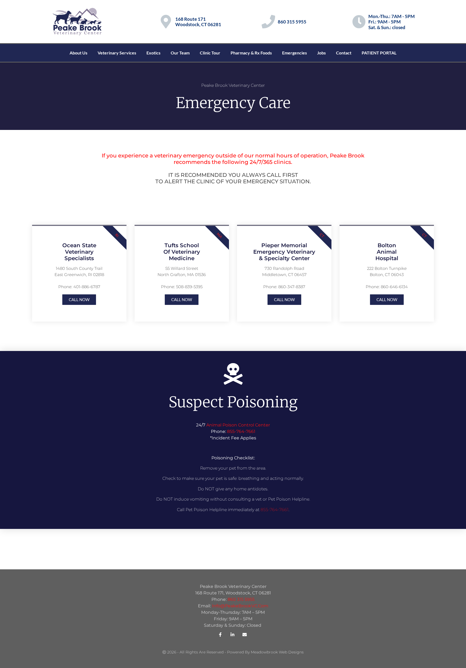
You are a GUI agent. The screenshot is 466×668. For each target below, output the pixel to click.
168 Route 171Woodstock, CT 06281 (198, 21)
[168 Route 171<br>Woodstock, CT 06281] (166, 21)
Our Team (180, 52)
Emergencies (294, 52)
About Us (78, 52)
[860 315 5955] (268, 21)
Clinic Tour (210, 52)
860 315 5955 (292, 22)
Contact (343, 52)
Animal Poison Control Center (238, 425)
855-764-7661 (241, 431)
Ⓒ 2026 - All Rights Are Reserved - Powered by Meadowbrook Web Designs (233, 652)
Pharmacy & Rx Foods (251, 52)
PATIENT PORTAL (379, 52)
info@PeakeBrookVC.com (240, 605)
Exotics (153, 52)
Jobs (321, 52)
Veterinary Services (117, 52)
